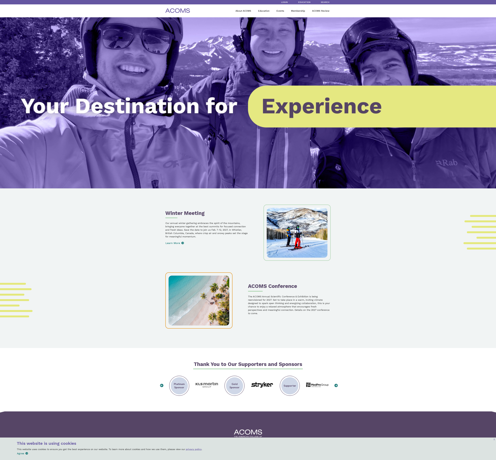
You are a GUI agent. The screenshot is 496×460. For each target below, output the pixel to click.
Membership (298, 10)
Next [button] (335, 385)
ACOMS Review (320, 10)
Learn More (172, 243)
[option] (179, 386)
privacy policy (194, 449)
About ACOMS (243, 10)
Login (284, 2)
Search (325, 2)
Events (280, 10)
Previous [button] (161, 385)
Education (304, 2)
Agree (20, 453)
